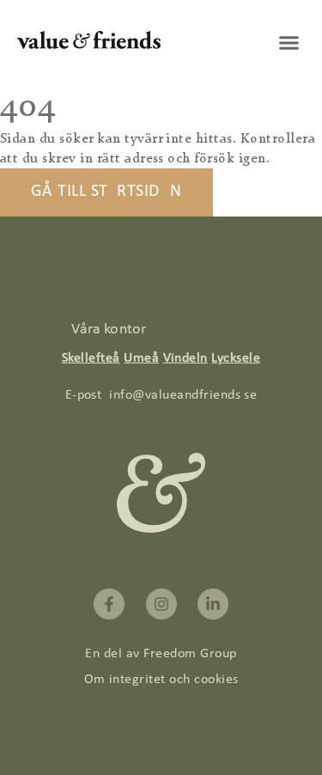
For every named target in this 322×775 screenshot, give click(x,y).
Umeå (141, 358)
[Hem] (89, 45)
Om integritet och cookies (161, 680)
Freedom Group (189, 654)
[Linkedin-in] (212, 604)
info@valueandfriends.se (183, 395)
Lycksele (235, 358)
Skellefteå (91, 358)
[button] (289, 43)
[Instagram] (161, 604)
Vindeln (185, 358)
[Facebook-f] (109, 604)
